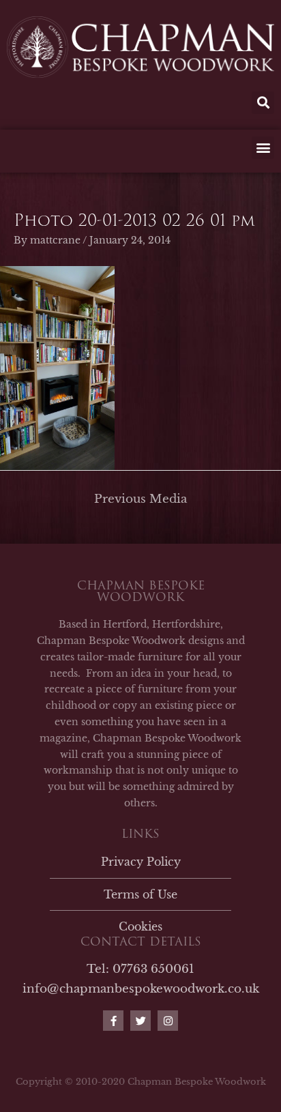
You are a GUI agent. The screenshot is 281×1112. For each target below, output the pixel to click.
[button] (263, 102)
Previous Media (140, 498)
